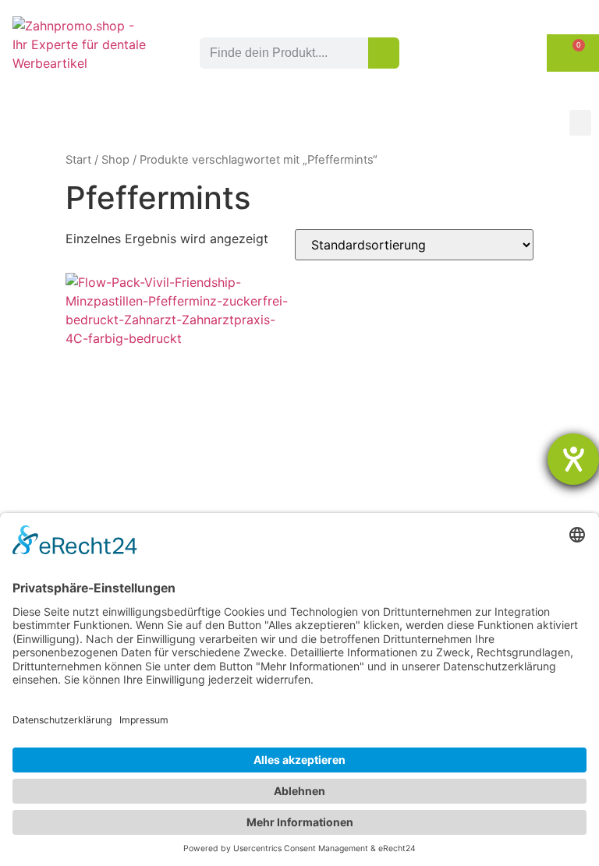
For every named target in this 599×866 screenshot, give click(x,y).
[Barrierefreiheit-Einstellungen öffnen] (573, 459)
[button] (580, 123)
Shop (115, 160)
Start (78, 160)
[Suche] (383, 53)
